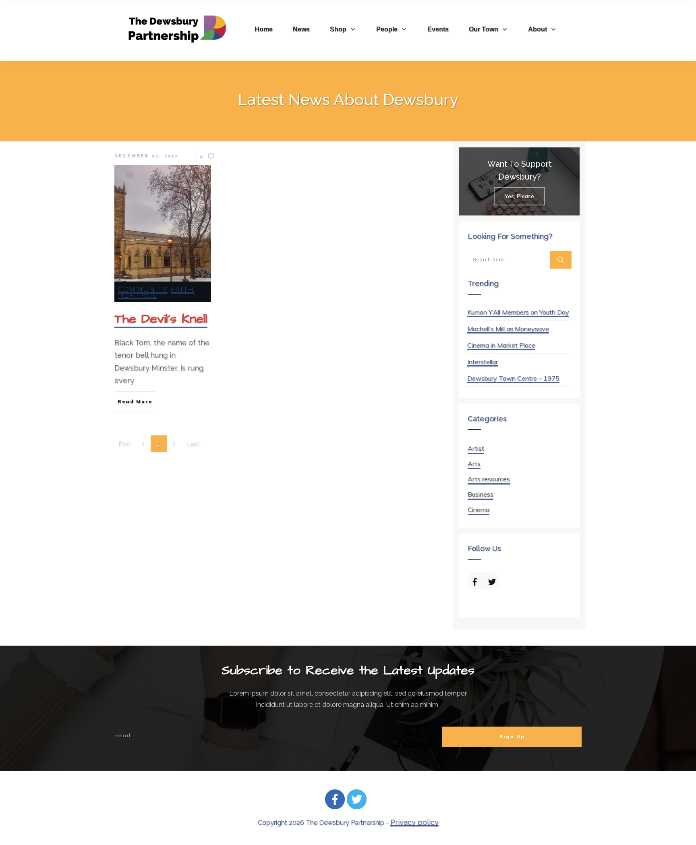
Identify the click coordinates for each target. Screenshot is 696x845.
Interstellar (482, 362)
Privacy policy (414, 822)
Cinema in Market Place (501, 345)
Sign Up (512, 736)
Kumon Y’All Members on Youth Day (518, 312)
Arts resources (489, 479)
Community (143, 289)
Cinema (478, 509)
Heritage (137, 295)
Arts (474, 464)
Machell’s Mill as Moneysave (508, 329)
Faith (182, 289)
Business (480, 494)
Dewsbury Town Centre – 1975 (513, 378)
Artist (476, 448)
